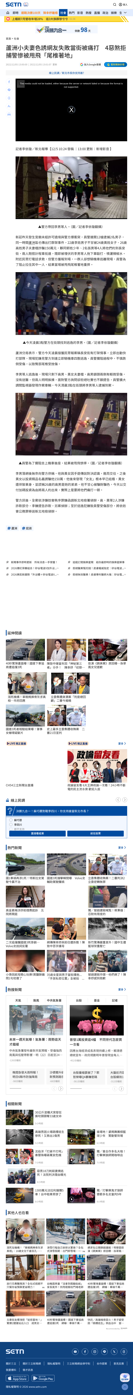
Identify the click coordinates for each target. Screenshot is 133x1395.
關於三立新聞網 (32, 1363)
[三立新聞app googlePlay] (43, 1378)
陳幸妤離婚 (50, 13)
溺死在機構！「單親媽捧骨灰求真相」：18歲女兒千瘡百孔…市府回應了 (25, 1249)
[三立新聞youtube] (75, 1352)
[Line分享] (9, 90)
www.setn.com (38, 1387)
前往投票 (95, 833)
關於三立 (11, 1363)
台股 (79, 1000)
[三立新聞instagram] (95, 1352)
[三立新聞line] (104, 1352)
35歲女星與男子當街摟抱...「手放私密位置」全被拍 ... (65, 976)
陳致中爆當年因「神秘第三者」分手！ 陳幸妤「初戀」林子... (66, 665)
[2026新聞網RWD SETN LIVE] (26, 4)
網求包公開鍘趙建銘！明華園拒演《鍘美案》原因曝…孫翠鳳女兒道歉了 (106, 1249)
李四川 (18, 824)
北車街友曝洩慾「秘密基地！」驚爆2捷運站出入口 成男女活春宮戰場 (25, 1321)
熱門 (72, 13)
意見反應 (119, 1363)
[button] (115, 4)
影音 (80, 13)
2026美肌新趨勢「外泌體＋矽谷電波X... (34, 574)
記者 (115, 1000)
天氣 (18, 1000)
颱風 (36, 1000)
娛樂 (114, 13)
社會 (63, 13)
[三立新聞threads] (124, 1352)
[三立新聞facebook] (85, 1352)
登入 (125, 4)
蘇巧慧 (18, 820)
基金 (97, 1000)
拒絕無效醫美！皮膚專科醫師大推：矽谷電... (98, 574)
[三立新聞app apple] (17, 1378)
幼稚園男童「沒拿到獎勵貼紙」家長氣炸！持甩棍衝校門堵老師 (65, 1285)
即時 (15, 13)
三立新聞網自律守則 (78, 1363)
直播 (97, 13)
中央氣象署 (54, 1000)
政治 (105, 13)
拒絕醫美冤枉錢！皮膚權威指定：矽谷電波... (98, 568)
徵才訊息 (28, 1370)
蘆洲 (32, 242)
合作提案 (102, 1363)
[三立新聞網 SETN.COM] (7, 12)
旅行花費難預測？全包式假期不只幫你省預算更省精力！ (25, 1285)
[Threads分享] (9, 98)
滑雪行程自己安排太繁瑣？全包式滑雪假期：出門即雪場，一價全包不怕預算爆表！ (65, 1249)
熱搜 (88, 13)
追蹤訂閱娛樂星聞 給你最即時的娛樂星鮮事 (99, 562)
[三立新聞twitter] (114, 1352)
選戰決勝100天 (31, 13)
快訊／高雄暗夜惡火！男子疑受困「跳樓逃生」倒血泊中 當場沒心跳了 (106, 1321)
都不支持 (19, 829)
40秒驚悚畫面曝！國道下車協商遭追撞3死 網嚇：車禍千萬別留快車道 (65, 1321)
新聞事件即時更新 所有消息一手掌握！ (34, 562)
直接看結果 (37, 833)
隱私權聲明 (53, 1363)
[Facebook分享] (9, 82)
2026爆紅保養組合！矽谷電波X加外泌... (34, 568)
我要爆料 (11, 1370)
